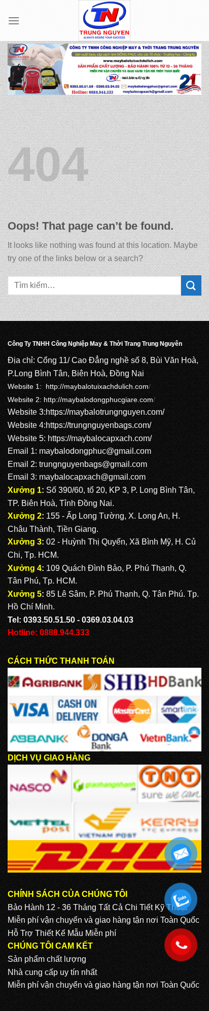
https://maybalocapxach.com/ (100, 438)
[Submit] (191, 285)
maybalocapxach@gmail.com (92, 477)
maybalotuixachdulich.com (106, 386)
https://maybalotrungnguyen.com (104, 412)
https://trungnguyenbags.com (97, 425)
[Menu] (14, 20)
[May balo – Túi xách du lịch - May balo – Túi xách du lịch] (104, 20)
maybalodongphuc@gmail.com (95, 451)
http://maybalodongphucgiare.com (98, 399)
